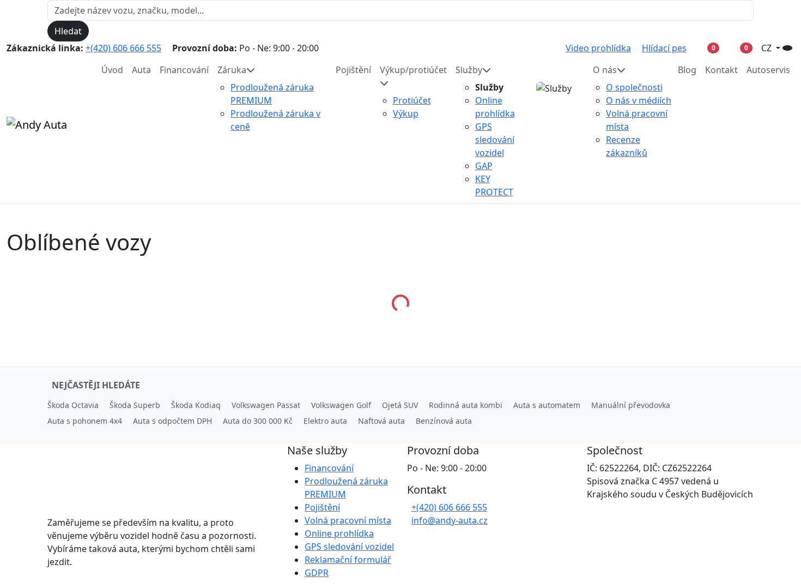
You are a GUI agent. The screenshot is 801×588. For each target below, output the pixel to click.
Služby (469, 70)
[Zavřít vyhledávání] (98, 31)
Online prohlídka (339, 533)
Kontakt (721, 70)
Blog (687, 70)
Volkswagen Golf (341, 405)
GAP (484, 166)
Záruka (231, 70)
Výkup (405, 113)
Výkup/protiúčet (413, 70)
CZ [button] (767, 48)
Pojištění (353, 70)
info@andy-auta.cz (449, 520)
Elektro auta (325, 421)
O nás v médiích (638, 100)
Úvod (112, 70)
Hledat (68, 31)
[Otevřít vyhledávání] (787, 48)
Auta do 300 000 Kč (258, 421)
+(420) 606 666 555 (123, 48)
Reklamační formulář (348, 560)
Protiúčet (412, 100)
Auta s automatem (546, 405)
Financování (184, 70)
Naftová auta (381, 421)
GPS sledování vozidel (494, 140)
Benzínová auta (444, 421)
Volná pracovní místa (348, 520)
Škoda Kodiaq (196, 405)
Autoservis (768, 70)
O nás (605, 70)
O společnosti (634, 87)
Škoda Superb (135, 405)
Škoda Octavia (73, 405)
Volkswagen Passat (266, 405)
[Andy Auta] (47, 129)
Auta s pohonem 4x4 (84, 421)
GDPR (317, 573)
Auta (141, 70)
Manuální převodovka (630, 405)
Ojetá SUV (400, 405)
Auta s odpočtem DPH (172, 421)
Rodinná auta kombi (465, 405)
